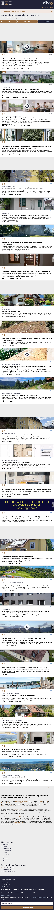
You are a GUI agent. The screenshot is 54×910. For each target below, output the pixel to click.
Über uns (6, 882)
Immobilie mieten (17, 817)
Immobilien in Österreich (22, 801)
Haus (46, 801)
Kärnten (5, 846)
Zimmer (3, 803)
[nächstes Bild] (52, 47)
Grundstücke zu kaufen (9, 871)
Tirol (4, 856)
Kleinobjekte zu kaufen (8, 867)
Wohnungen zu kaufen (8, 869)
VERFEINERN (46, 21)
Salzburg (5, 852)
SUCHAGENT (8, 21)
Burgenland (6, 844)
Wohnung (40, 801)
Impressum (7, 884)
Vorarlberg (5, 858)
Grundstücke (20, 803)
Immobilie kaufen (18, 809)
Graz (6, 805)
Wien (4, 860)
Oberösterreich (7, 850)
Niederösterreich (7, 848)
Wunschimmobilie (18, 822)
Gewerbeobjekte (10, 803)
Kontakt (6, 886)
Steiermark (6, 854)
